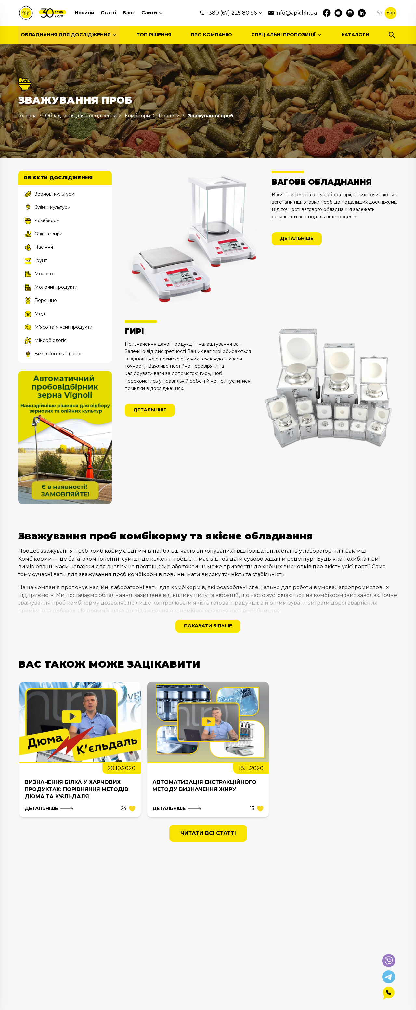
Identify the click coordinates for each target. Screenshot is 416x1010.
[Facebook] (326, 13)
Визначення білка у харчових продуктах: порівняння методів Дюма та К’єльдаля (76, 789)
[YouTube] (338, 13)
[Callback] (388, 993)
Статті (108, 13)
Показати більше (208, 626)
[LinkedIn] (361, 13)
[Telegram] (388, 976)
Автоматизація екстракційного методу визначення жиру (204, 785)
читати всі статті (208, 833)
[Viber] (388, 960)
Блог (129, 13)
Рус (378, 13)
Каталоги (355, 35)
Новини (84, 13)
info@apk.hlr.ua (296, 13)
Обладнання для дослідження (65, 35)
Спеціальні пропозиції (283, 35)
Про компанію (211, 35)
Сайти (149, 13)
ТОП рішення (153, 35)
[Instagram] (350, 13)
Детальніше (296, 238)
